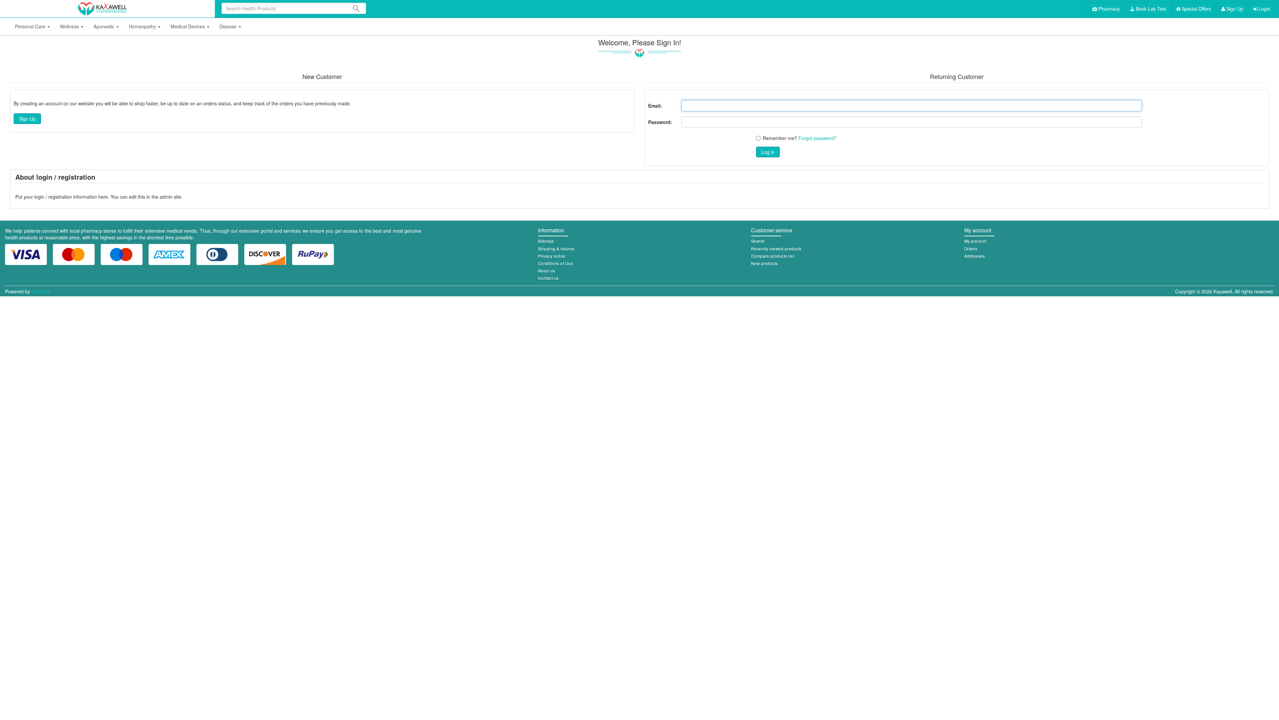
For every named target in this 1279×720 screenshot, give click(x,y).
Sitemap (546, 241)
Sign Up (1234, 8)
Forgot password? (817, 138)
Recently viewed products (776, 248)
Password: (660, 122)
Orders (971, 248)
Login (1263, 8)
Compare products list (772, 256)
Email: (655, 105)
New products (764, 263)
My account (975, 241)
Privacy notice (552, 256)
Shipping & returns (556, 248)
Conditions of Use (555, 263)
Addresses (974, 256)
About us (546, 270)
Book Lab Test (1150, 8)
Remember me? (780, 138)
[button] (32, 26)
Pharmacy (1108, 8)
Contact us (548, 278)
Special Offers (1195, 8)
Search (758, 241)
